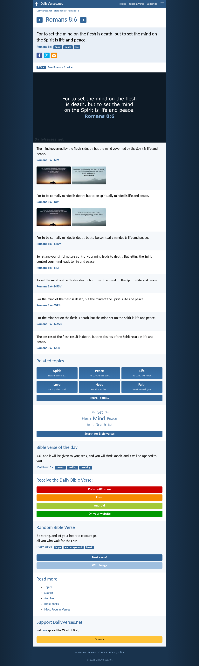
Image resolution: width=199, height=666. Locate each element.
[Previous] (40, 20)
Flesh (86, 419)
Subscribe (152, 4)
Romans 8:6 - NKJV (49, 244)
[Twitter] (47, 56)
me (45, 630)
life (77, 47)
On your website (100, 513)
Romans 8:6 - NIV (48, 160)
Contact (103, 652)
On (106, 412)
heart (89, 547)
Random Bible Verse (56, 527)
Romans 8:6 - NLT (48, 268)
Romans (72, 11)
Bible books (60, 11)
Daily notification (99, 489)
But (110, 424)
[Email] (54, 56)
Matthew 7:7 (45, 467)
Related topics (50, 361)
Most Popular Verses (57, 609)
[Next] (83, 20)
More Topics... (99, 398)
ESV (40, 67)
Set (100, 412)
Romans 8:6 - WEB (48, 305)
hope (58, 547)
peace (68, 47)
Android (99, 505)
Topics (122, 4)
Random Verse (136, 4)
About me (80, 652)
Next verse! (99, 557)
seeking (73, 467)
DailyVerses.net (44, 11)
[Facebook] (40, 56)
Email (99, 497)
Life (93, 412)
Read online (60, 67)
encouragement (73, 547)
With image (99, 565)
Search (48, 593)
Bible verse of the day (57, 447)
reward (60, 467)
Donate (99, 639)
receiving (85, 467)
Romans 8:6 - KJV (48, 202)
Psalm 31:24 (44, 547)
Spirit (58, 47)
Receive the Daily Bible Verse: (65, 480)
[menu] (162, 5)
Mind (99, 419)
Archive (49, 598)
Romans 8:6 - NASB (49, 324)
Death (100, 425)
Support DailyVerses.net (59, 622)
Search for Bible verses (99, 433)
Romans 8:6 (44, 46)
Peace (112, 419)
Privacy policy (116, 652)
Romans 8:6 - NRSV (49, 286)
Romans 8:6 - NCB (48, 348)
